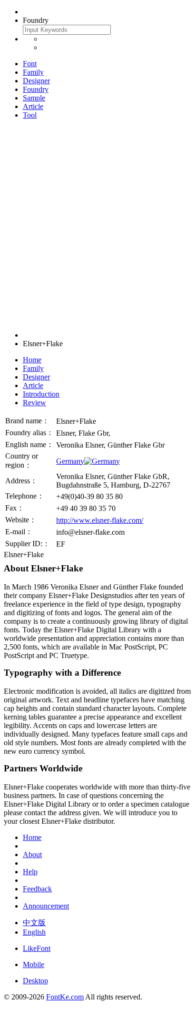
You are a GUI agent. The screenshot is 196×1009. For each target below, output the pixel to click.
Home (32, 360)
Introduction (41, 394)
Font (30, 64)
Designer (36, 81)
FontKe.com (65, 997)
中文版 (34, 923)
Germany (70, 461)
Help (30, 872)
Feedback (37, 889)
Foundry (36, 89)
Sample (34, 98)
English (34, 932)
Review (34, 403)
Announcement (46, 906)
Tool (30, 115)
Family (33, 72)
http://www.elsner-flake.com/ (99, 520)
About (32, 854)
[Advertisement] (98, 225)
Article (33, 106)
